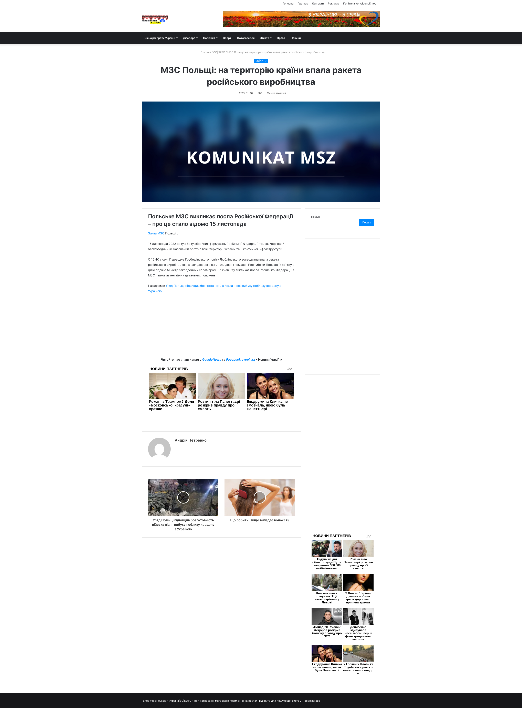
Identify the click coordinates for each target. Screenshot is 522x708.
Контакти (318, 3)
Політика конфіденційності (360, 3)
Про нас (302, 3)
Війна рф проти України (160, 38)
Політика (209, 38)
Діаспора (189, 38)
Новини (296, 38)
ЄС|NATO (219, 52)
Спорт (227, 38)
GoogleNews (211, 359)
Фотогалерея (245, 38)
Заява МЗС (156, 233)
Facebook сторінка (240, 359)
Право (281, 38)
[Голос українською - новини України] (155, 19)
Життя (264, 38)
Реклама (333, 3)
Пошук (315, 216)
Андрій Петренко (191, 440)
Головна (288, 3)
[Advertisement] (221, 328)
